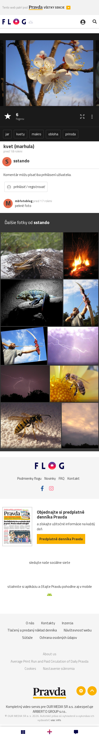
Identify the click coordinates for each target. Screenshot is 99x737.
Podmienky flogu (29, 478)
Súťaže (27, 637)
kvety (20, 134)
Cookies (30, 668)
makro (36, 134)
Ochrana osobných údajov (58, 637)
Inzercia (67, 623)
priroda (70, 134)
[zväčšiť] (82, 116)
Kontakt (73, 478)
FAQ (61, 478)
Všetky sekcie (54, 7)
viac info (56, 720)
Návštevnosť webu (78, 630)
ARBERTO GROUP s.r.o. (49, 711)
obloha (53, 134)
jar (7, 134)
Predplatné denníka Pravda (61, 539)
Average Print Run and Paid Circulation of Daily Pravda (49, 661)
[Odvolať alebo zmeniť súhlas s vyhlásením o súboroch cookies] (81, 690)
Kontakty (48, 623)
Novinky (50, 478)
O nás (30, 623)
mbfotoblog (23, 201)
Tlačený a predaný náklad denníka (32, 630)
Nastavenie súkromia (59, 668)
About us (49, 654)
